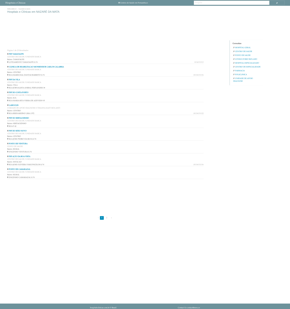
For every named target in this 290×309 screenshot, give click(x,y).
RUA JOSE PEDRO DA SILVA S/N (22, 139)
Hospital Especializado (247, 63)
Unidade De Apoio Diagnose (243, 80)
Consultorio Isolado (246, 59)
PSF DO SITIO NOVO (18, 131)
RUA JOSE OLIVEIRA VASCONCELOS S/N (106, 165)
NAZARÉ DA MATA (24, 9)
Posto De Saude (243, 55)
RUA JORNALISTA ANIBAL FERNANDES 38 (27, 88)
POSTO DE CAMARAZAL (19, 169)
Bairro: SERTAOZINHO (16, 123)
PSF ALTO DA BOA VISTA (19, 156)
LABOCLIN (13, 105)
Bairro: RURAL (13, 149)
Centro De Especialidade (248, 67)
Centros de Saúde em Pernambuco (134, 3)
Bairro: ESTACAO (14, 162)
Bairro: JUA (11, 98)
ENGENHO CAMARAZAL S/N (22, 177)
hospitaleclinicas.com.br (100, 308)
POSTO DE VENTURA (18, 144)
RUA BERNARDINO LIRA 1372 (106, 113)
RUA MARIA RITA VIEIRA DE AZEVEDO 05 (27, 101)
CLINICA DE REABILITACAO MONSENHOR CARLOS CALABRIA (36, 67)
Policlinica (241, 75)
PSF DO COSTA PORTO (18, 92)
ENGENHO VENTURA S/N (20, 152)
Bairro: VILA (12, 85)
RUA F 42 (12, 126)
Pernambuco (12, 9)
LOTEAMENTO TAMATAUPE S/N (106, 62)
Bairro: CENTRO (14, 72)
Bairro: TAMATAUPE (15, 59)
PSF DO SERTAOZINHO (19, 118)
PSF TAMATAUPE (16, 54)
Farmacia (240, 71)
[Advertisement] (75, 31)
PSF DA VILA (14, 80)
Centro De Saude (243, 51)
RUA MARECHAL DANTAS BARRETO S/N (106, 75)
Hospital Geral (243, 48)
